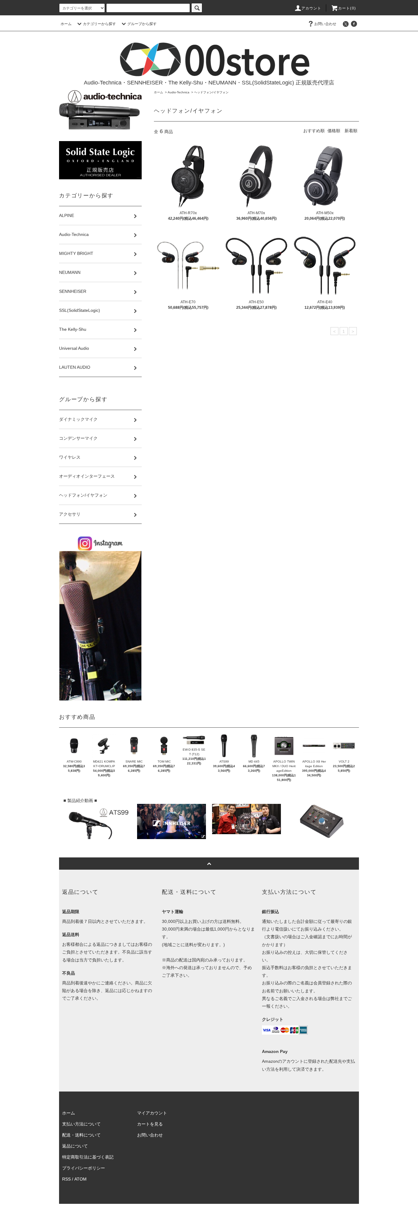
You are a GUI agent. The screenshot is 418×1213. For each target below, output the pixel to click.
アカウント (311, 8)
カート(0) (347, 8)
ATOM (80, 1179)
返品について (75, 1146)
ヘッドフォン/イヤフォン (211, 92)
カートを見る (150, 1124)
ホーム (66, 24)
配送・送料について (81, 1135)
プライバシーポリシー (83, 1168)
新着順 (351, 130)
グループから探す (142, 24)
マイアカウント (152, 1112)
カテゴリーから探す (99, 24)
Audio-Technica (178, 92)
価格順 (333, 130)
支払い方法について (81, 1124)
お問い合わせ (325, 24)
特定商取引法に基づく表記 (88, 1157)
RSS (66, 1179)
